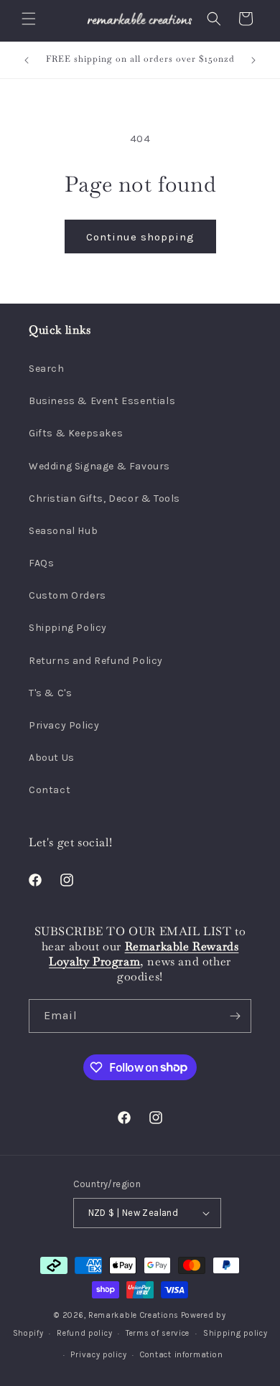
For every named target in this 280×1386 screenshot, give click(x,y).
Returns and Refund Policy (96, 661)
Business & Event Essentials (102, 401)
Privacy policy (98, 1354)
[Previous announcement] (26, 60)
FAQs (41, 563)
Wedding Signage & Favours (99, 466)
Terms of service (158, 1333)
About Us (52, 757)
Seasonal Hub (63, 531)
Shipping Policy (68, 628)
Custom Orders (67, 595)
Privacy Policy (64, 725)
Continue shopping (140, 236)
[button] (29, 18)
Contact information (181, 1354)
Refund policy (84, 1333)
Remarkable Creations (133, 1315)
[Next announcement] (253, 60)
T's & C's (50, 693)
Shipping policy (235, 1333)
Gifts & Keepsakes (76, 433)
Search (47, 368)
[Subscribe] (235, 1016)
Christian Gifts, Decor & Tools (104, 498)
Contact (49, 790)
